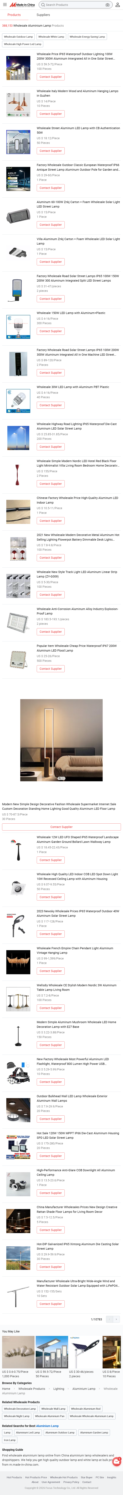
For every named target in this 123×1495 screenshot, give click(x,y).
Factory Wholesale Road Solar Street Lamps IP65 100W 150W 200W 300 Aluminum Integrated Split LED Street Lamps (78, 278)
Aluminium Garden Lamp (94, 1432)
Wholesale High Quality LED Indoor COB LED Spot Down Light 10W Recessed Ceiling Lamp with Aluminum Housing (77, 876)
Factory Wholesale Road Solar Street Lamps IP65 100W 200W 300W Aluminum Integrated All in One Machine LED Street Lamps (78, 352)
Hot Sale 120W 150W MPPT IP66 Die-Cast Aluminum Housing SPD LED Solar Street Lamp (78, 1135)
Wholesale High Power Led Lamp (22, 44)
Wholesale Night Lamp (17, 1416)
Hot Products (14, 1477)
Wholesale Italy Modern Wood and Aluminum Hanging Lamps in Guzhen (77, 93)
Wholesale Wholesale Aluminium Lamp (92, 1416)
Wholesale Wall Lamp (53, 1408)
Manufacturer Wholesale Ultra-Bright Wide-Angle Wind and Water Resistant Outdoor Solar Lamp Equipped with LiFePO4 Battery (77, 1283)
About (35, 1482)
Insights (111, 1477)
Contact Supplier (51, 77)
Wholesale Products (31, 1389)
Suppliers (43, 14)
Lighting (58, 1389)
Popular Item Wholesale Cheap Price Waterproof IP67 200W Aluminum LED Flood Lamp (77, 648)
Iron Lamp (10, 1440)
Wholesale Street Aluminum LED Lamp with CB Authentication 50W (78, 130)
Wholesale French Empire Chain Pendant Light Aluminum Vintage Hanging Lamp (75, 950)
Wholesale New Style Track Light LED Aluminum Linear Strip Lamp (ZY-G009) (77, 574)
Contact (86, 1482)
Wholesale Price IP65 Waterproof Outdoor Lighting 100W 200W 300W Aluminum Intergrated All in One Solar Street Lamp (75, 56)
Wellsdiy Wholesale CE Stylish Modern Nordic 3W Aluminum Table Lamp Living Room (77, 987)
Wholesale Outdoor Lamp (18, 36)
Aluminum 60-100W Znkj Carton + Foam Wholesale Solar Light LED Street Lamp (78, 204)
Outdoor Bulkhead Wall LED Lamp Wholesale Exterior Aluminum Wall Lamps (72, 1098)
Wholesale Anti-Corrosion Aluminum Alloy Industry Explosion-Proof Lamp (77, 611)
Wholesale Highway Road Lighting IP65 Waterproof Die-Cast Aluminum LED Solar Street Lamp (77, 426)
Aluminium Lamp (83, 1389)
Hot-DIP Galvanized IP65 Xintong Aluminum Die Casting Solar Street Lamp (78, 1246)
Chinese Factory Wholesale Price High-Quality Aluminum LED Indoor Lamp (77, 500)
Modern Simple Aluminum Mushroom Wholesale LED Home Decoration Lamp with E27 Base (76, 1024)
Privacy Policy (71, 1482)
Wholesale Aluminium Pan (49, 1416)
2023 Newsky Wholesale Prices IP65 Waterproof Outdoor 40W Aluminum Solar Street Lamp (78, 913)
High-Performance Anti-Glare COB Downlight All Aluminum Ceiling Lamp (76, 1172)
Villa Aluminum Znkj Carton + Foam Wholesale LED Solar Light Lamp (78, 241)
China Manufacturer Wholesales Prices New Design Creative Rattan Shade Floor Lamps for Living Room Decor (77, 1209)
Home (6, 1389)
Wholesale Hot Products (64, 1477)
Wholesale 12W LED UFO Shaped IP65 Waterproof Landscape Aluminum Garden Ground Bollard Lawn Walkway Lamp (78, 839)
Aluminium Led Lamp (28, 1432)
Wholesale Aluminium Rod (85, 1408)
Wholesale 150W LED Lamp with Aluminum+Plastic (71, 313)
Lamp (7, 1432)
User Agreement (51, 1482)
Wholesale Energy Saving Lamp (87, 36)
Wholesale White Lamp (51, 36)
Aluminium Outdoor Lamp (60, 1432)
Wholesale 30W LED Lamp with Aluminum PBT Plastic (73, 387)
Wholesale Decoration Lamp (20, 1408)
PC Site (100, 1477)
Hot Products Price (36, 1477)
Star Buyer (87, 1477)
